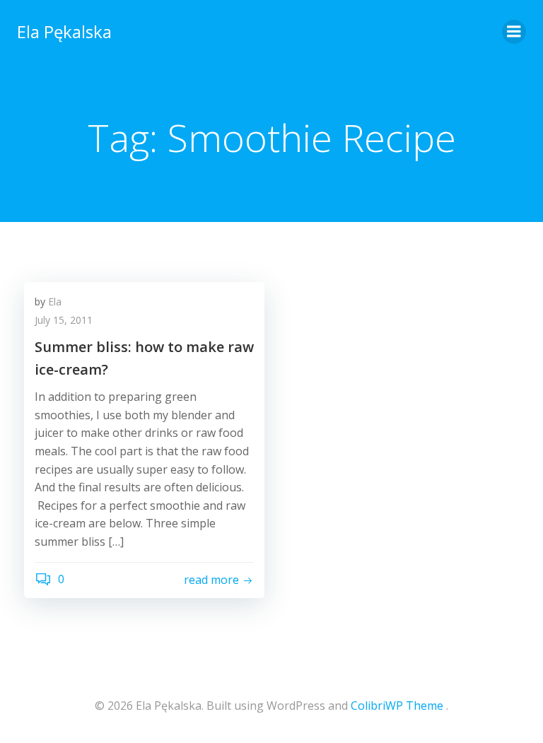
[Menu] (514, 32)
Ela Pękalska (64, 31)
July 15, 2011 (64, 320)
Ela (55, 301)
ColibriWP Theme (397, 705)
